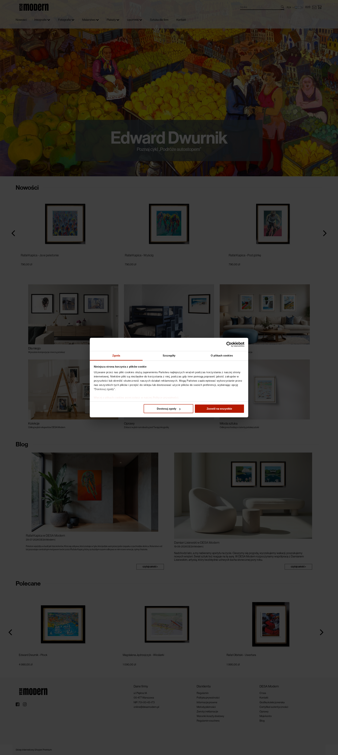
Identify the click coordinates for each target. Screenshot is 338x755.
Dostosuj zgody (166, 408)
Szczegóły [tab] (169, 355)
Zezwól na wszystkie (219, 408)
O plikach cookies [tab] (222, 355)
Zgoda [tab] (116, 355)
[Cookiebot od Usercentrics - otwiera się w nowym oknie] (229, 344)
